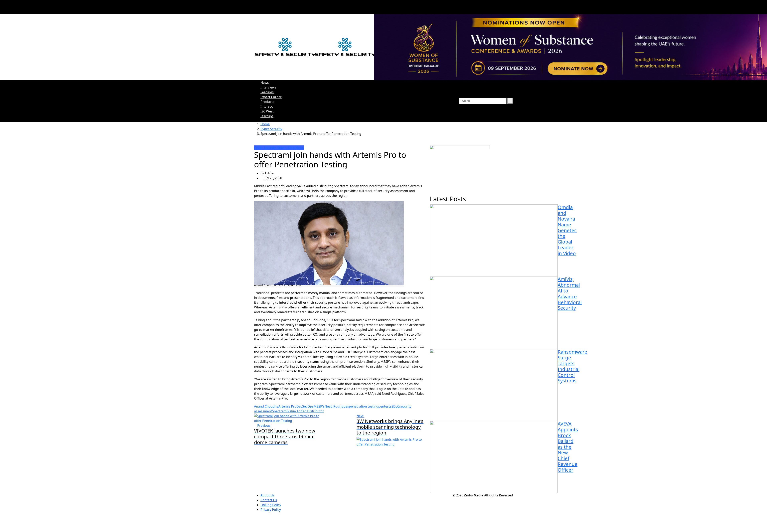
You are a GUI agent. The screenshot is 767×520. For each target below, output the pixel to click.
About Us (267, 495)
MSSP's (319, 406)
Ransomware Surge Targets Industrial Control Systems (572, 366)
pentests (384, 406)
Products (267, 101)
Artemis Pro (287, 406)
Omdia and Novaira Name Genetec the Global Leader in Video (567, 230)
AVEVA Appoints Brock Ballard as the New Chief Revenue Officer (568, 446)
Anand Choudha (266, 406)
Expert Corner (271, 97)
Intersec (266, 106)
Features (267, 92)
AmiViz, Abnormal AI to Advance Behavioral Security (570, 293)
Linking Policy (270, 505)
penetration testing (363, 406)
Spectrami (279, 411)
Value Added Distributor (305, 411)
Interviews (268, 87)
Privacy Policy (270, 509)
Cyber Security (271, 129)
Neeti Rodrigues (337, 406)
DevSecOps (305, 406)
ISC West (267, 111)
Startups (266, 116)
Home (265, 124)
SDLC (395, 406)
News (264, 82)
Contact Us (268, 500)
